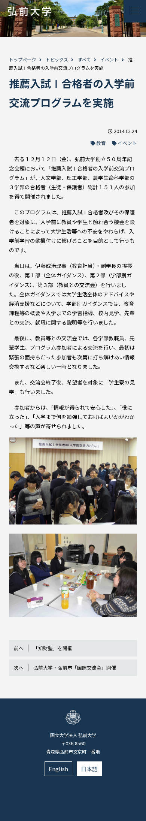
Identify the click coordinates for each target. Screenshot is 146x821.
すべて (84, 59)
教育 (101, 143)
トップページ (22, 59)
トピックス (57, 59)
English (58, 769)
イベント (109, 59)
